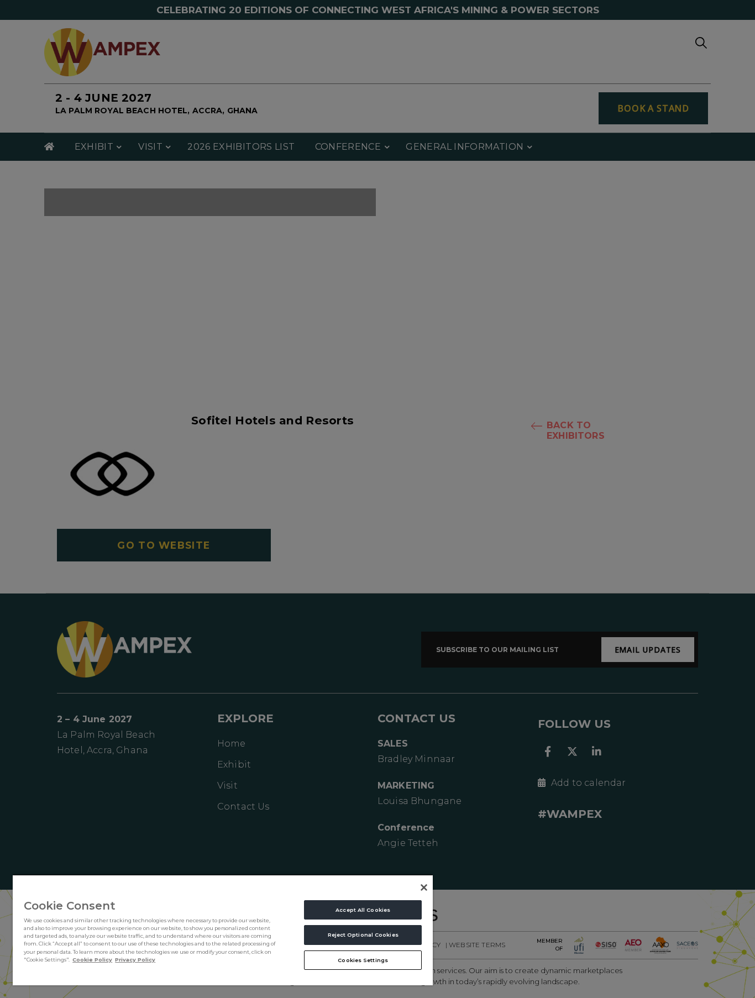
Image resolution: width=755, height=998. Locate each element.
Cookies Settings (363, 960)
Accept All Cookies (362, 910)
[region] (223, 929)
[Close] (424, 887)
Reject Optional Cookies (363, 935)
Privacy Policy (135, 960)
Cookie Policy (92, 960)
